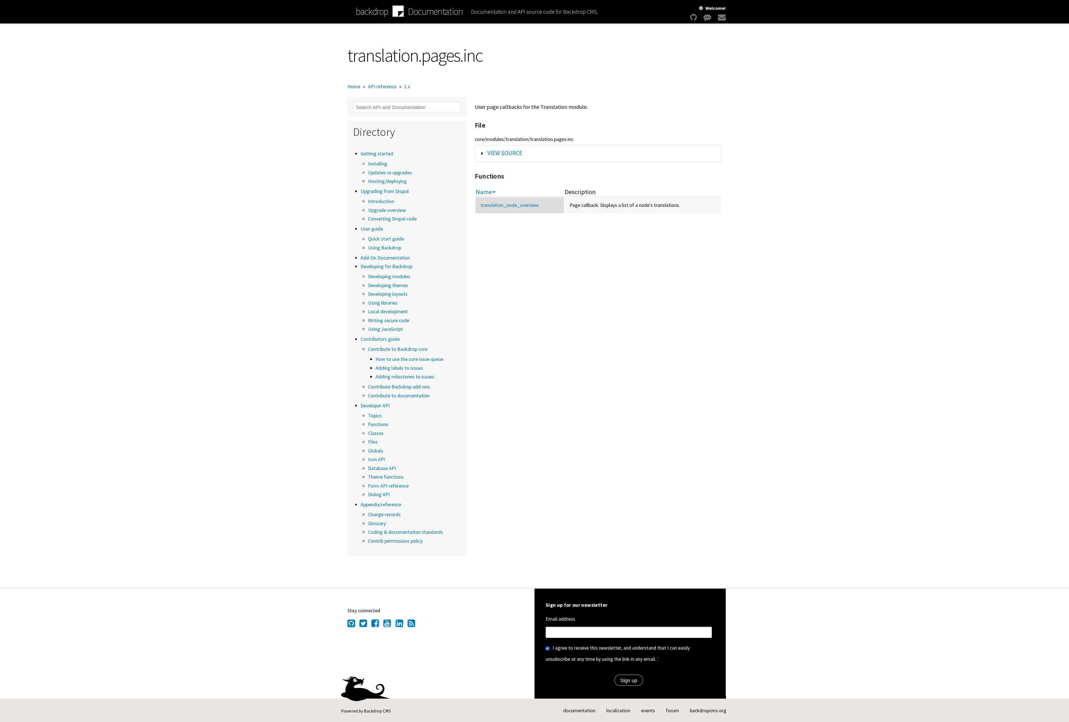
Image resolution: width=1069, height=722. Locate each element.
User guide (372, 229)
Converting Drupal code (392, 219)
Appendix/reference (381, 504)
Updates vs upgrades (390, 172)
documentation (579, 710)
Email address (560, 619)
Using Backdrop (384, 247)
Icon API (376, 459)
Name (484, 192)
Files (372, 442)
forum (672, 710)
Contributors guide (380, 339)
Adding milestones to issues (405, 376)
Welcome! (715, 8)
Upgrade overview (387, 210)
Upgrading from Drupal (385, 191)
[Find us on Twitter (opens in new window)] (365, 625)
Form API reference (388, 486)
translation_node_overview (509, 205)
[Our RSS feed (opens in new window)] (414, 625)
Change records (384, 514)
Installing (377, 163)
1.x (407, 86)
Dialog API (379, 494)
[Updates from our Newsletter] (721, 17)
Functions (378, 424)
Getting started (377, 153)
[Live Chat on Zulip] (707, 17)
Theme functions (386, 477)
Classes (376, 433)
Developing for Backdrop (386, 266)
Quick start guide (386, 239)
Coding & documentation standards (405, 532)
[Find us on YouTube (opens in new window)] (389, 625)
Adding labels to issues (399, 368)
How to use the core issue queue (409, 359)
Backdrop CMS (377, 711)
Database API (382, 468)
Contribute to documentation (399, 395)
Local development (388, 311)
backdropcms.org (708, 710)
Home (353, 86)
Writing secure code (388, 320)
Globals (375, 450)
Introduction (381, 201)
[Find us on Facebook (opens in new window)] (377, 625)
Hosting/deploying (387, 181)
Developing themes (388, 285)
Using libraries (383, 303)
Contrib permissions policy (395, 541)
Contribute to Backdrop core (398, 349)
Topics (375, 415)
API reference (382, 86)
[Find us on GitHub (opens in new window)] (353, 625)
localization (618, 710)
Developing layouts (388, 294)
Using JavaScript (385, 329)
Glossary (377, 523)
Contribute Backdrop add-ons (399, 386)
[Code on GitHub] (693, 17)
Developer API (375, 405)
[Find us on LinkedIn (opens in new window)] (402, 625)
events (648, 710)
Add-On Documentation (385, 257)
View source (504, 153)
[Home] (398, 12)
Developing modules (389, 276)
